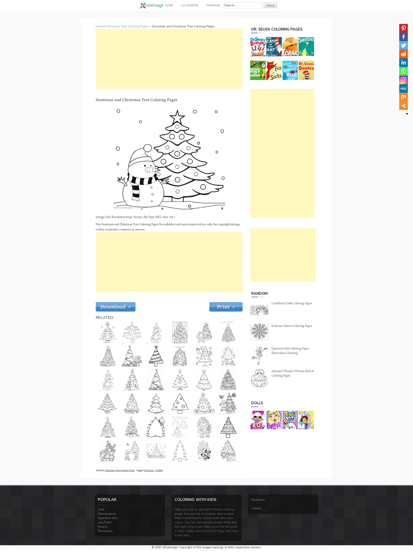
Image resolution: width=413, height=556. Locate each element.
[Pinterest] (403, 28)
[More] (403, 105)
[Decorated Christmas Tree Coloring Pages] (180, 356)
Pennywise (105, 531)
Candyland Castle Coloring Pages (291, 303)
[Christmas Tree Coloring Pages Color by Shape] (228, 332)
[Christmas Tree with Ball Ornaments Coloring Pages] (156, 332)
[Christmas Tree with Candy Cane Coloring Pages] (228, 380)
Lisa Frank (105, 522)
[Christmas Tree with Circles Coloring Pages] (156, 356)
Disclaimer (258, 500)
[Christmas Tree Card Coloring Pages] (156, 451)
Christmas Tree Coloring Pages (127, 26)
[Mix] (403, 97)
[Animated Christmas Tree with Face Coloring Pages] (180, 380)
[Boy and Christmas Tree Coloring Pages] (132, 380)
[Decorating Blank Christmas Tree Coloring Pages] (180, 451)
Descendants (107, 514)
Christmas (149, 470)
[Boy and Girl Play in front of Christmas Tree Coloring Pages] (132, 451)
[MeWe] (403, 88)
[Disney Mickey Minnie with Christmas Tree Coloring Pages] (204, 451)
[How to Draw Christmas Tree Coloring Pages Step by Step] (180, 427)
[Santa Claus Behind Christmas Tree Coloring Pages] (156, 427)
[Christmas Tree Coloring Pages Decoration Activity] (180, 403)
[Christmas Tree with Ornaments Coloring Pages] (108, 332)
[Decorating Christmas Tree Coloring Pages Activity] (204, 356)
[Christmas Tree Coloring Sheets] (156, 403)
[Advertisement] (169, 59)
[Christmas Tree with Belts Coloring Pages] (108, 356)
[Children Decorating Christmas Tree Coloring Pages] (204, 427)
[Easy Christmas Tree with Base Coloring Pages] (108, 403)
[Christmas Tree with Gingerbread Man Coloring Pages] (180, 332)
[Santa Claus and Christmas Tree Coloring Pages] (204, 332)
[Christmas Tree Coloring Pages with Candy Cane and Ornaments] (108, 427)
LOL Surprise (190, 5)
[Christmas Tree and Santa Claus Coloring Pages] (108, 451)
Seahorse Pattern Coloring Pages (291, 326)
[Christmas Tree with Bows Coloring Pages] (204, 403)
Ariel (101, 509)
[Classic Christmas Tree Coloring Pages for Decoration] (204, 380)
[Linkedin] (403, 62)
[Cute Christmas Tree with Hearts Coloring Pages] (132, 332)
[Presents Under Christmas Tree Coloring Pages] (132, 403)
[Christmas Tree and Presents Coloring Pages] (132, 427)
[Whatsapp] (403, 71)
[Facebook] (403, 36)
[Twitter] (403, 45)
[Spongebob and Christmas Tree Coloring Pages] (132, 356)
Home (100, 26)
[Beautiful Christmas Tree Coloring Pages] (228, 427)
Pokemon (212, 5)
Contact (256, 508)
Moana (102, 527)
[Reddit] (403, 54)
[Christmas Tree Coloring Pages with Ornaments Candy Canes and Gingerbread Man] (228, 403)
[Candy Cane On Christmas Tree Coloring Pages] (156, 380)
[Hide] (407, 114)
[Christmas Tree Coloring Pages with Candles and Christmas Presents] (228, 356)
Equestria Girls (108, 518)
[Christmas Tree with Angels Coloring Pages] (228, 451)
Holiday (159, 470)
